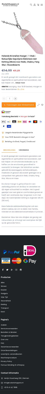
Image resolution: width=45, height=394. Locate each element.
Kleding (4, 304)
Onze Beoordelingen (9, 350)
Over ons (4, 339)
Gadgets (4, 293)
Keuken (4, 290)
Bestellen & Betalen (9, 332)
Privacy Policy (6, 361)
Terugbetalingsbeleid (9, 336)
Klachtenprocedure (9, 358)
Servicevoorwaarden (9, 328)
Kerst (3, 312)
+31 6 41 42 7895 (10, 387)
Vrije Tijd (4, 297)
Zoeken (4, 325)
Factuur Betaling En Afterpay (12, 365)
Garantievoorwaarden (10, 347)
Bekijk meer (20, 83)
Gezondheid (6, 301)
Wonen (4, 286)
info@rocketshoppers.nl (13, 383)
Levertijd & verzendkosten (11, 354)
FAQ (2, 343)
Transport (5, 308)
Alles (3, 282)
